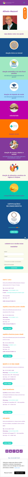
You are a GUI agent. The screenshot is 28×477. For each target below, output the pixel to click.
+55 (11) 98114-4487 (13, 400)
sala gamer (6, 418)
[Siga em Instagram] (6, 451)
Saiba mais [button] (17, 467)
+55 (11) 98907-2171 (13, 317)
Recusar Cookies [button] (8, 472)
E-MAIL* (6, 256)
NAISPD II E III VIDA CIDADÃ (11, 364)
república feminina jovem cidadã (13, 334)
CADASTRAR (14, 267)
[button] (10, 227)
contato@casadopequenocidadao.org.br (15, 292)
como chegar (7, 328)
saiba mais (14, 232)
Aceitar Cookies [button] (19, 472)
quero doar (25, 14)
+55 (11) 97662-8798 (13, 431)
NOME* (5, 251)
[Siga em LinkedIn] (10, 451)
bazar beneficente (8, 389)
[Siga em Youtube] (17, 451)
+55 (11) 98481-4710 (13, 290)
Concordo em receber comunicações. (13, 261)
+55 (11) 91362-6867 (13, 372)
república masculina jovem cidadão (14, 306)
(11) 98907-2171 (12, 345)
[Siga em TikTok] (21, 451)
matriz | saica (7, 279)
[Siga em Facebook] (14, 451)
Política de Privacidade (9, 264)
